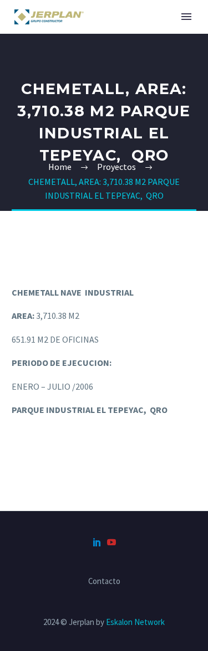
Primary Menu (186, 16)
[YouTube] (111, 542)
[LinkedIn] (97, 542)
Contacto (104, 581)
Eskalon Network (135, 622)
